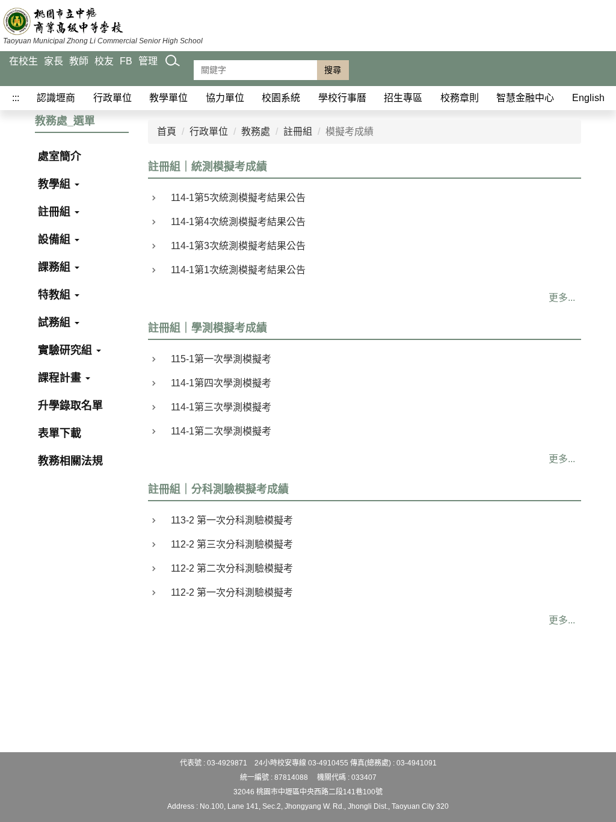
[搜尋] (173, 73)
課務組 (55, 267)
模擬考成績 (349, 131)
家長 (53, 61)
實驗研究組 (66, 350)
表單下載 (59, 433)
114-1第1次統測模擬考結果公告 (238, 270)
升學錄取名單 (70, 406)
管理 (148, 61)
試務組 (55, 323)
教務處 (255, 131)
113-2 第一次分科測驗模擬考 (232, 520)
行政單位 (112, 98)
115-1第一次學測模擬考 (221, 359)
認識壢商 (56, 98)
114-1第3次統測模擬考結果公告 (238, 246)
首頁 (166, 131)
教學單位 (168, 98)
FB (126, 61)
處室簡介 (59, 156)
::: (15, 98)
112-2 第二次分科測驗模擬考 (232, 568)
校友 (104, 61)
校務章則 (459, 98)
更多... (562, 297)
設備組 (55, 239)
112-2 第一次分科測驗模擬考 (232, 592)
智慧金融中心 (525, 98)
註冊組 (55, 212)
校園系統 (281, 98)
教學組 (55, 184)
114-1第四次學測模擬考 (221, 383)
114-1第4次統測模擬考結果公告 (238, 222)
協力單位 (225, 98)
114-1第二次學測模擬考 (221, 431)
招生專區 (403, 98)
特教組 (55, 295)
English (588, 98)
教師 (78, 61)
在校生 (23, 61)
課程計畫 (61, 378)
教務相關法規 (70, 461)
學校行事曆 (342, 98)
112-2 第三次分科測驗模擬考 (232, 544)
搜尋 (332, 70)
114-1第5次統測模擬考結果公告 (238, 198)
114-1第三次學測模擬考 (221, 407)
